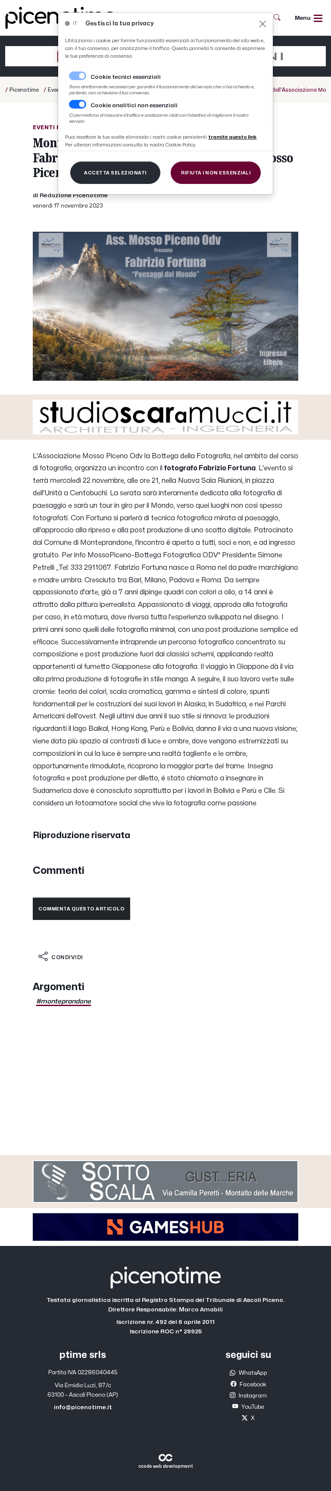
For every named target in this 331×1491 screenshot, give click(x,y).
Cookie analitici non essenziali (134, 105)
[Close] (262, 24)
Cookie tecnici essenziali (126, 77)
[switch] (77, 104)
